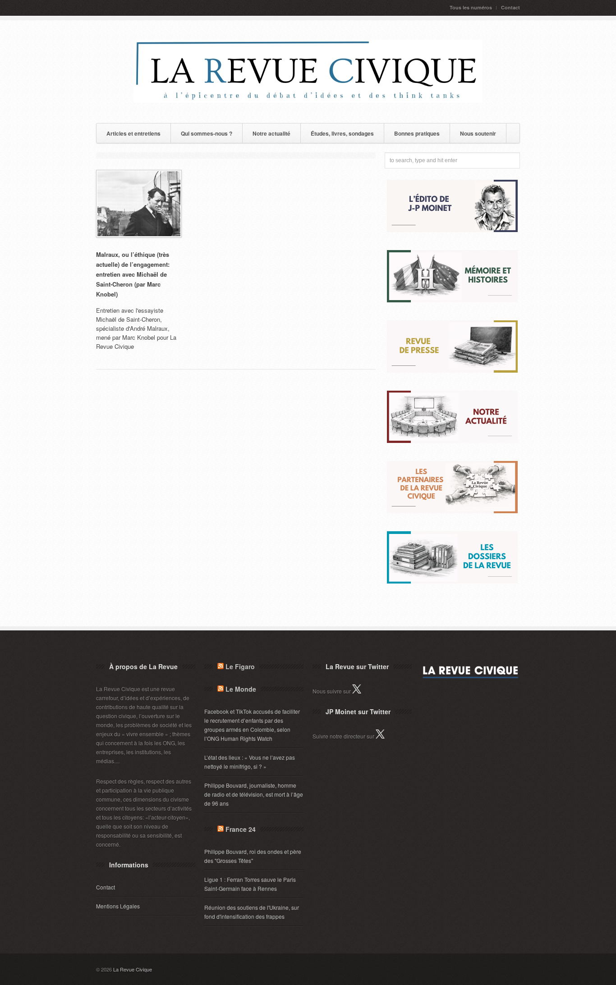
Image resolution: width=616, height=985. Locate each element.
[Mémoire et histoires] (452, 300)
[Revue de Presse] (452, 370)
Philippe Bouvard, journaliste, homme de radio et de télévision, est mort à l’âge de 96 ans (253, 794)
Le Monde (240, 688)
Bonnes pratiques (417, 133)
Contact (510, 7)
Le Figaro (240, 666)
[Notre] (452, 440)
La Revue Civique (132, 969)
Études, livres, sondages (342, 133)
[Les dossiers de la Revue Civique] (452, 581)
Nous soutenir (478, 133)
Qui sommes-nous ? (206, 133)
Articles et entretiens (133, 133)
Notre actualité (271, 133)
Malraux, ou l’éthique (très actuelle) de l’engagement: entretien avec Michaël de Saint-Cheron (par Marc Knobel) (133, 274)
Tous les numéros (471, 7)
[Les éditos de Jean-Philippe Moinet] (452, 229)
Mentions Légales (118, 906)
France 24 (240, 829)
